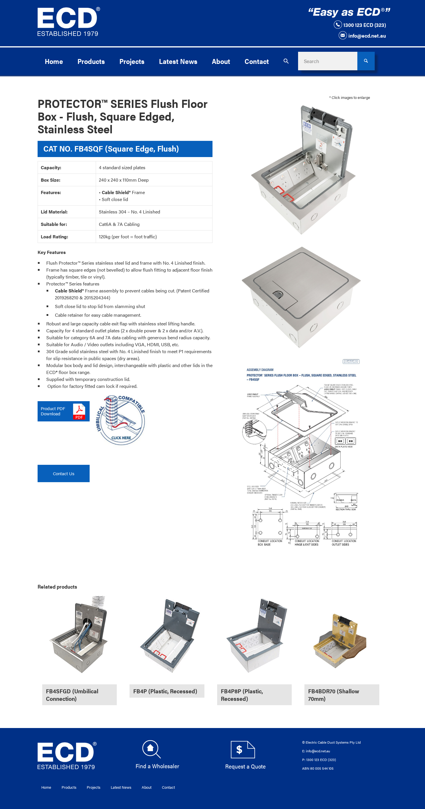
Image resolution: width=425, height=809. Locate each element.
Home (46, 787)
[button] (286, 61)
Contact (168, 787)
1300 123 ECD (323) (364, 24)
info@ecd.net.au (367, 35)
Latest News (121, 787)
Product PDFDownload (53, 411)
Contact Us (63, 473)
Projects (93, 787)
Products (69, 787)
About (146, 787)
